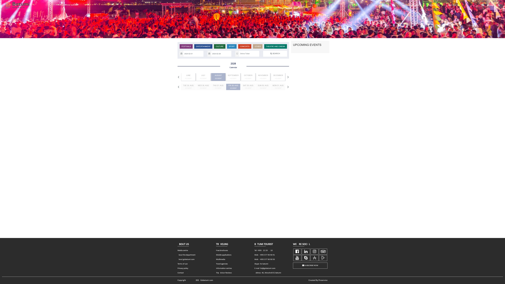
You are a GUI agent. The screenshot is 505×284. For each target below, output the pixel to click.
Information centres (224, 268)
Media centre (183, 251)
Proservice (323, 280)
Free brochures (222, 251)
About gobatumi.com (186, 259)
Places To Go (433, 5)
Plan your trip (453, 5)
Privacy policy (183, 268)
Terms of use (183, 264)
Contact (181, 273)
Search (276, 53)
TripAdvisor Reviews (224, 273)
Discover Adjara (412, 5)
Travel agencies (222, 264)
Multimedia (220, 259)
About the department (186, 255)
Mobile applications (223, 255)
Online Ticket (244, 54)
